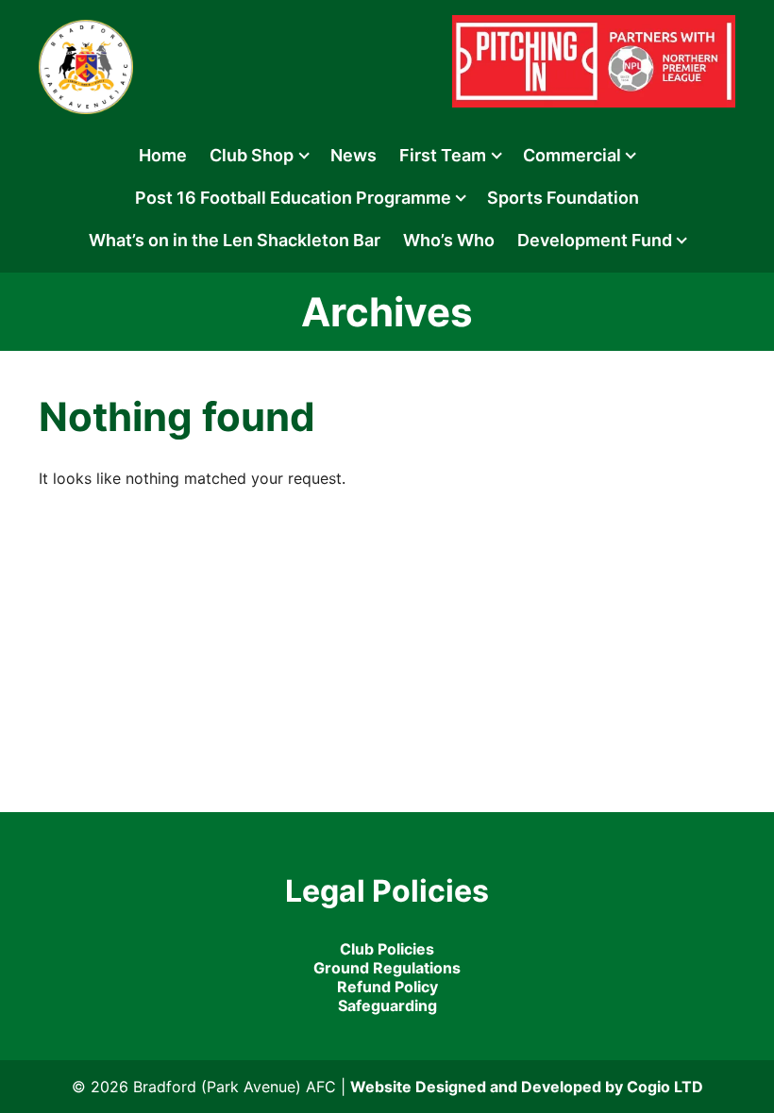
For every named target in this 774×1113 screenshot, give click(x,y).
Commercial (572, 155)
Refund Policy (387, 986)
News (353, 155)
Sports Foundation (563, 198)
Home (163, 155)
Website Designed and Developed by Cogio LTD (526, 1086)
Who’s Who (449, 240)
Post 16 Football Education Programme (293, 198)
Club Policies (387, 948)
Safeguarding (387, 1005)
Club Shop (252, 155)
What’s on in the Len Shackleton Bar (234, 240)
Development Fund (594, 240)
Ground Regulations (387, 967)
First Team (442, 155)
